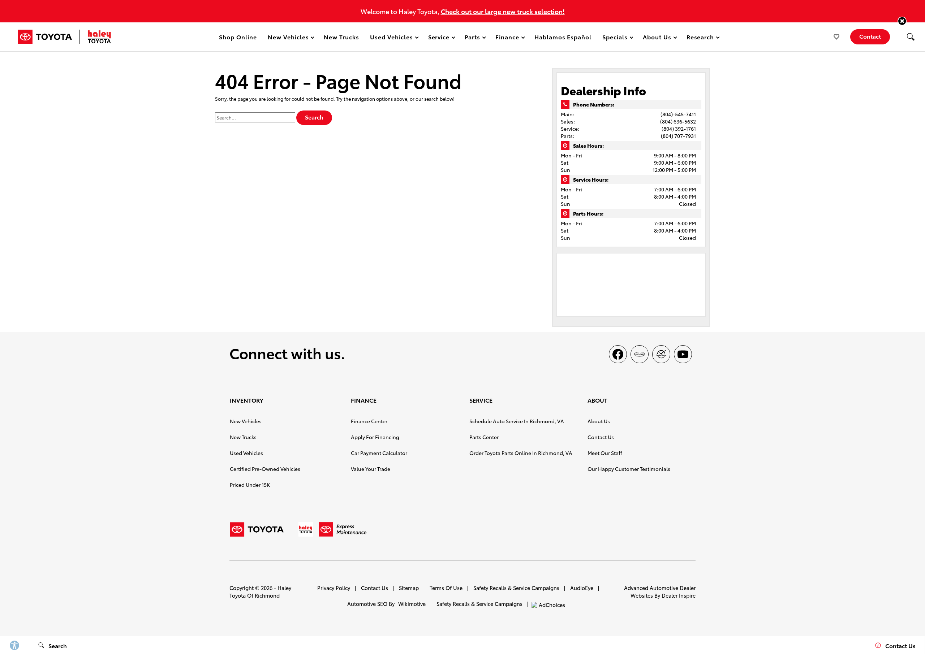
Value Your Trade (370, 468)
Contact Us (601, 437)
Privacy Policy (333, 588)
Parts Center (484, 437)
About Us (599, 421)
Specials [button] (615, 38)
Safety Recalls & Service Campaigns (516, 588)
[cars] (640, 354)
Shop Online (238, 36)
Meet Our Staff (605, 452)
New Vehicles (246, 421)
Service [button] (439, 38)
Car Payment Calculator (379, 452)
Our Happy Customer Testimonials (629, 468)
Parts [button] (472, 38)
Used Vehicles (246, 452)
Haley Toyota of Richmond (260, 591)
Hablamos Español (562, 36)
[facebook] (618, 354)
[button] (902, 21)
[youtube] (683, 354)
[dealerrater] (661, 354)
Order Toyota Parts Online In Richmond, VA (520, 452)
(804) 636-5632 (678, 121)
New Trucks (341, 36)
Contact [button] (870, 36)
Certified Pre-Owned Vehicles (265, 468)
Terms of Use (446, 588)
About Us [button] (656, 38)
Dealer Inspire (679, 595)
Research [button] (700, 38)
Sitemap (409, 588)
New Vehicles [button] (288, 38)
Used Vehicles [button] (391, 38)
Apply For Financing (375, 437)
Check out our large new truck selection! (503, 11)
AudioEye (581, 588)
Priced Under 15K (250, 484)
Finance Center (369, 421)
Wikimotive (412, 603)
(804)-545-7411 (678, 114)
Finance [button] (507, 38)
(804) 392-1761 (679, 128)
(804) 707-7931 (678, 135)
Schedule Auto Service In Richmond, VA (516, 421)
